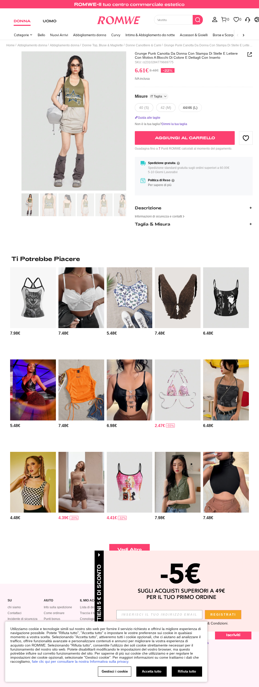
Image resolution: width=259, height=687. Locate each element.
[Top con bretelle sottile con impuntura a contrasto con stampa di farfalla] (130, 297)
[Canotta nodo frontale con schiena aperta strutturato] (178, 297)
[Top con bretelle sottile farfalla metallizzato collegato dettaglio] (130, 389)
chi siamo (14, 607)
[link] (129, 6)
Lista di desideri (91, 607)
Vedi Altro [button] (129, 549)
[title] (129, 258)
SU (10, 600)
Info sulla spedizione (58, 607)
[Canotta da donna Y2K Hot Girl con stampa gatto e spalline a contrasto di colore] (33, 297)
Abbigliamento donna (89, 35)
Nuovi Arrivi (59, 35)
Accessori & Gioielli (194, 35)
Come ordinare (54, 613)
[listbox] (214, 19)
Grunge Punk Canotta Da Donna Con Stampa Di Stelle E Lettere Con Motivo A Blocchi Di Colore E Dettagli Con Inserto (186, 55)
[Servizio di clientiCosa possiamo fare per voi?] (248, 19)
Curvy (115, 35)
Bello (41, 35)
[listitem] (33, 311)
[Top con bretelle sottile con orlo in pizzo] (81, 297)
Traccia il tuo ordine (93, 613)
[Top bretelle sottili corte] (33, 389)
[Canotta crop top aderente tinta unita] (81, 482)
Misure (148, 96)
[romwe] (118, 19)
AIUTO (48, 600)
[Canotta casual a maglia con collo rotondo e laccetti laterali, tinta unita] (81, 389)
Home (10, 45)
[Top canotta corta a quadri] (33, 482)
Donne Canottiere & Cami (143, 45)
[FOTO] (73, 121)
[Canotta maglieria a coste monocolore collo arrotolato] (226, 482)
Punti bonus (52, 619)
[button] (246, 138)
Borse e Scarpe (224, 35)
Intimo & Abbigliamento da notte (150, 35)
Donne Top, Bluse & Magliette (102, 45)
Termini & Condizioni (211, 623)
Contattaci (14, 613)
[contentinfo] (15, 333)
